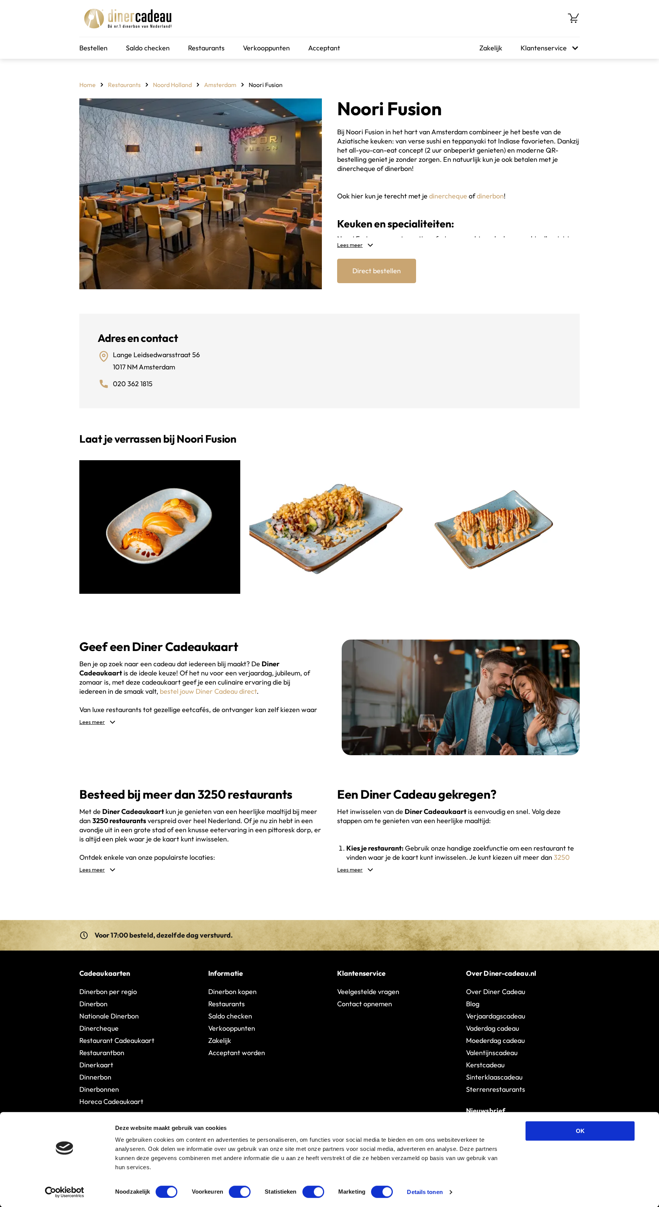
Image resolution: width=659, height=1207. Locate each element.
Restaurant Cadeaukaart (116, 1040)
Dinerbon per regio (108, 991)
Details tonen (424, 1192)
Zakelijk (490, 48)
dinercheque (448, 196)
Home (87, 85)
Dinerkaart (96, 1064)
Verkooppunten (266, 48)
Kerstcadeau (485, 1064)
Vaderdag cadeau (492, 1028)
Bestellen (93, 48)
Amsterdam (220, 85)
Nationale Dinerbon (109, 1016)
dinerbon (490, 196)
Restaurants (206, 48)
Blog (472, 1003)
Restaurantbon (101, 1052)
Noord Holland (172, 85)
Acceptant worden (236, 1052)
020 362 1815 (133, 383)
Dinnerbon (95, 1077)
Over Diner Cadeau (495, 991)
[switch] (240, 1192)
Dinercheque (99, 1028)
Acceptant (324, 48)
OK (580, 1131)
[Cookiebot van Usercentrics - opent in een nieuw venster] (64, 1192)
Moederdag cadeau (495, 1040)
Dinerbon (93, 1003)
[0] (573, 18)
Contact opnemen (364, 1003)
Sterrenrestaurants (495, 1089)
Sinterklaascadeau (494, 1077)
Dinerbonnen (99, 1089)
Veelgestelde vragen (368, 991)
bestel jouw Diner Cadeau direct (208, 691)
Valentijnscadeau (492, 1052)
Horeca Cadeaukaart (111, 1101)
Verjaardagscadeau (495, 1016)
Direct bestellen (376, 270)
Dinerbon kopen (232, 991)
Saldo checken (148, 48)
